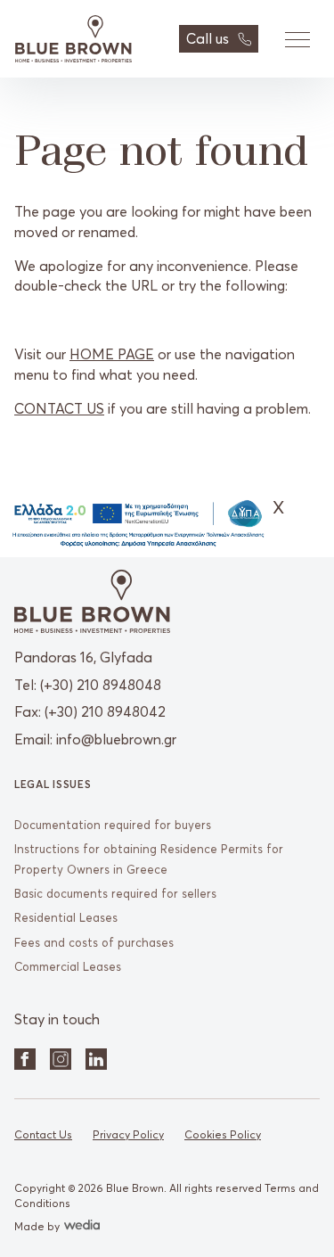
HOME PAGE (111, 354)
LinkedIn (96, 1059)
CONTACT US (59, 408)
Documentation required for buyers (112, 824)
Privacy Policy (128, 1134)
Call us (207, 38)
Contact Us (43, 1134)
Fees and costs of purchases (94, 942)
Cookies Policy (222, 1134)
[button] (296, 39)
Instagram (60, 1059)
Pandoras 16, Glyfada (83, 657)
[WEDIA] (80, 1226)
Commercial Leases (67, 966)
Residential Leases (66, 917)
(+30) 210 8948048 (100, 685)
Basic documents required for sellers (115, 893)
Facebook (25, 1059)
